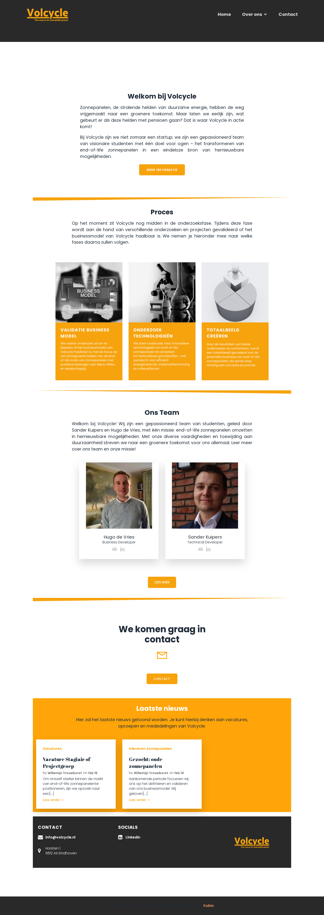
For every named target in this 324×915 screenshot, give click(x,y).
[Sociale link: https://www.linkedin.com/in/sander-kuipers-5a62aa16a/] (209, 549)
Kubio (208, 905)
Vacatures (52, 748)
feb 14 (179, 773)
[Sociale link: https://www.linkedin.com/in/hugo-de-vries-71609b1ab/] (123, 549)
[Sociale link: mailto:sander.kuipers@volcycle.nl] (201, 549)
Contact (288, 14)
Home (224, 14)
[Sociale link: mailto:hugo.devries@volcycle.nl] (115, 549)
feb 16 (92, 773)
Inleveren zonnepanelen (150, 748)
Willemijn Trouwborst (65, 773)
